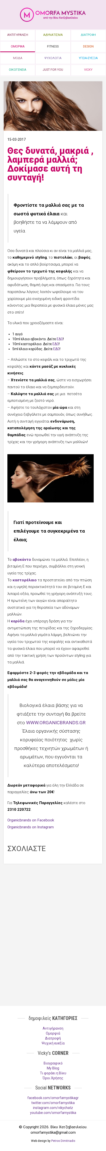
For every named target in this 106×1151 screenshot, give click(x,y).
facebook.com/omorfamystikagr (53, 1098)
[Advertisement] (53, 903)
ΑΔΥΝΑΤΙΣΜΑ (53, 35)
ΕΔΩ (60, 339)
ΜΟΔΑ (17, 58)
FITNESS (53, 46)
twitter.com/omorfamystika (53, 1103)
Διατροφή (53, 1038)
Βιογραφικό (53, 1063)
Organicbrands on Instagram (30, 827)
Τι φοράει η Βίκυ (53, 1073)
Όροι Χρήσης (53, 1078)
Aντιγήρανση (53, 1028)
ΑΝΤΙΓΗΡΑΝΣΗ (17, 35)
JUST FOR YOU (53, 69)
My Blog (53, 1068)
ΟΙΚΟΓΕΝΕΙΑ (17, 69)
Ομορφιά (53, 1033)
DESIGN (88, 46)
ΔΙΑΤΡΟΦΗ (88, 35)
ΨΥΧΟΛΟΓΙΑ (53, 58)
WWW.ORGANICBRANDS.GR (56, 722)
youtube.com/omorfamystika (53, 1113)
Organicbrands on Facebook (30, 820)
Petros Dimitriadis (63, 1141)
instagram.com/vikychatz (53, 1108)
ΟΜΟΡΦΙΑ (18, 46)
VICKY (88, 69)
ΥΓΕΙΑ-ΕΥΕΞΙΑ (88, 58)
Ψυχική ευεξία (53, 1043)
